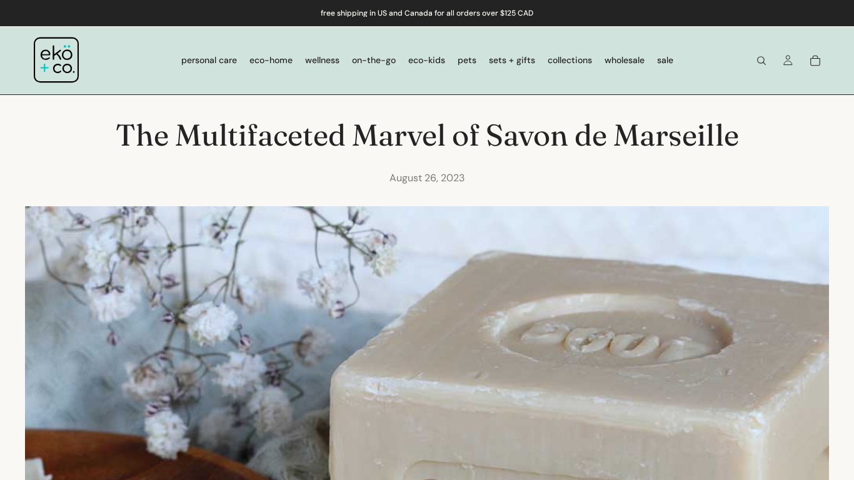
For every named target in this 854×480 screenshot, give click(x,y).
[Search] (761, 60)
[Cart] (815, 60)
